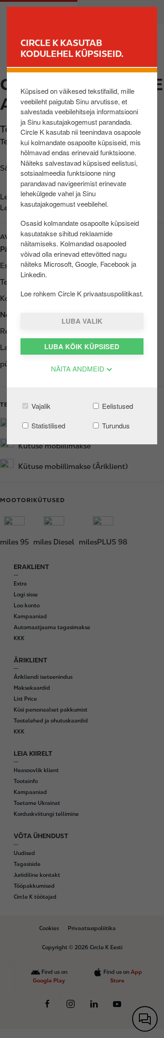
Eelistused (116, 406)
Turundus (115, 425)
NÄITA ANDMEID (78, 368)
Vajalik (40, 406)
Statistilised (47, 425)
